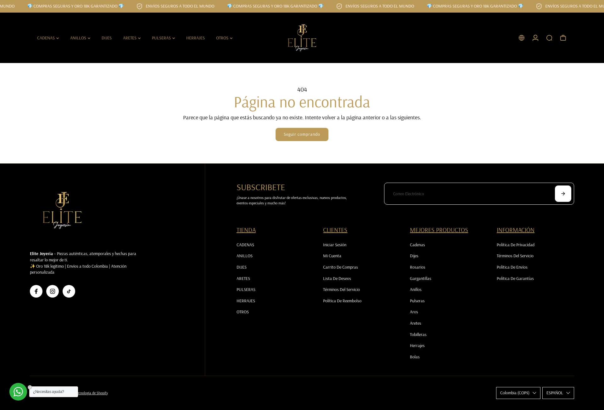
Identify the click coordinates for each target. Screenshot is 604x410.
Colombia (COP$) (514, 393)
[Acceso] (535, 37)
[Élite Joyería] (302, 38)
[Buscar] (549, 37)
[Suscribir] (563, 193)
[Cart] (563, 37)
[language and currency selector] (521, 37)
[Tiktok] (69, 291)
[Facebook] (36, 291)
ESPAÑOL (554, 393)
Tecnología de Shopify (92, 392)
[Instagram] (52, 291)
